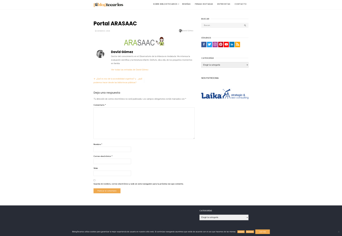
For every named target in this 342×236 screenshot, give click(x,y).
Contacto (241, 4)
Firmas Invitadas (204, 4)
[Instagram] (215, 44)
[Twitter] (209, 44)
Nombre (98, 144)
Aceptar (241, 232)
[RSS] (237, 44)
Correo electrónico (103, 156)
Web (96, 168)
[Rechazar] (338, 231)
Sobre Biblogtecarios (165, 4)
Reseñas (186, 4)
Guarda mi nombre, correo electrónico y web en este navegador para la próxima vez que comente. (139, 184)
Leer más (262, 232)
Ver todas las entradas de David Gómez (129, 69)
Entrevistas (223, 4)
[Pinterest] (220, 44)
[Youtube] (226, 44)
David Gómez (187, 30)
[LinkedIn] (231, 44)
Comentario (100, 105)
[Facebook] (203, 44)
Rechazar (250, 232)
